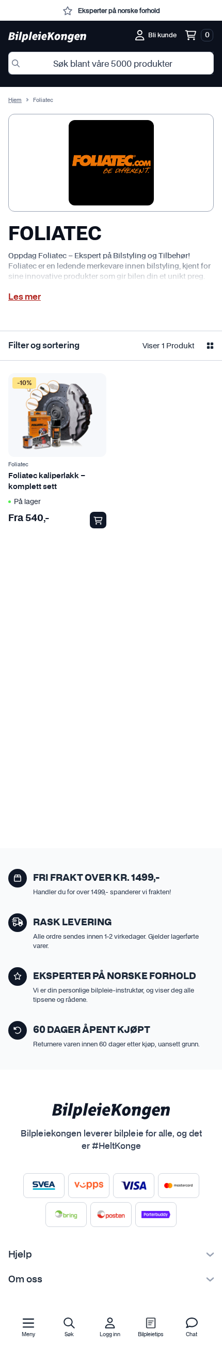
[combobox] (111, 63)
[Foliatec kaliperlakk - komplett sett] (57, 415)
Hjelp (20, 1255)
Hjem (15, 100)
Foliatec (18, 464)
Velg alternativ (98, 520)
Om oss (25, 1279)
